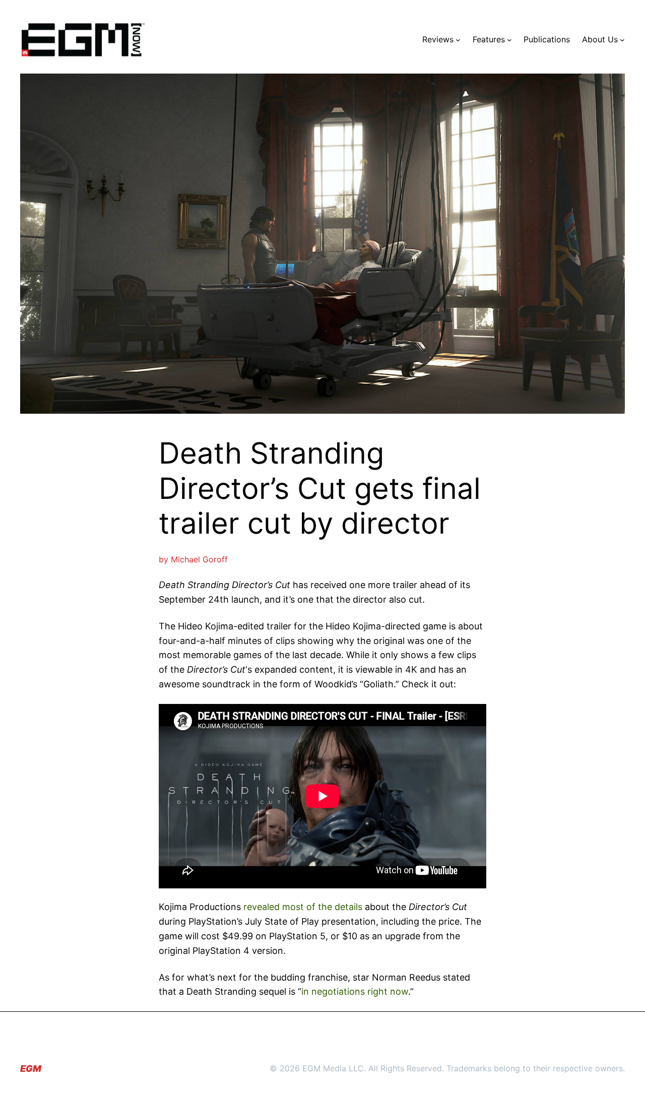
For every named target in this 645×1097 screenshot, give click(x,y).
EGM (30, 1068)
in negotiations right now (354, 991)
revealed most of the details (302, 906)
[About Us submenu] (622, 39)
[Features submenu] (509, 39)
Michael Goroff (199, 559)
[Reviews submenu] (458, 39)
